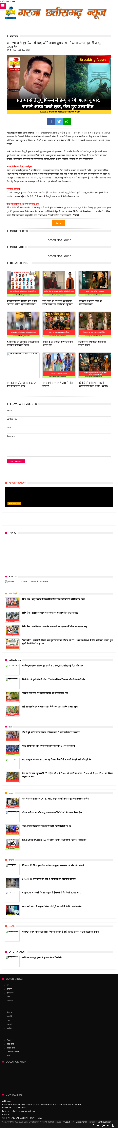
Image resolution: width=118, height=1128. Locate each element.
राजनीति (9, 1016)
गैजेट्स (9, 1040)
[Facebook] (93, 1125)
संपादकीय (10, 993)
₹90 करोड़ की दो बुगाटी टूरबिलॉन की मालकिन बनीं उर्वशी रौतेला (23, 343)
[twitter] (59, 121)
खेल (8, 1020)
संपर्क (9, 1055)
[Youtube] (108, 1125)
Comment (11, 436)
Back (58, 223)
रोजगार (9, 1012)
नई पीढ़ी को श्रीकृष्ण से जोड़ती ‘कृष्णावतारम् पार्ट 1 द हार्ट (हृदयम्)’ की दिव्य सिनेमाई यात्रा (94, 384)
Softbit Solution (104, 1122)
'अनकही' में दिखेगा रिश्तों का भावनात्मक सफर (90, 303)
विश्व (8, 996)
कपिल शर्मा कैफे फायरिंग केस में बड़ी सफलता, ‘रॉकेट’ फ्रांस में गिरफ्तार (22, 303)
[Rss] (113, 1125)
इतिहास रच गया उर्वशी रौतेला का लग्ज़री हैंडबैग (92, 343)
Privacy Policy (68, 1122)
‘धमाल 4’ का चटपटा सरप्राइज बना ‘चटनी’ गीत (57, 343)
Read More (14, 503)
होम (8, 985)
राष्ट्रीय (9, 989)
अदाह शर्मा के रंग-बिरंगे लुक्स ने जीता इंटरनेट (57, 384)
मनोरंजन (10, 1000)
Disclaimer (80, 1122)
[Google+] (103, 1125)
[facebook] (51, 121)
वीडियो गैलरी (11, 1048)
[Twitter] (98, 1125)
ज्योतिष (9, 1028)
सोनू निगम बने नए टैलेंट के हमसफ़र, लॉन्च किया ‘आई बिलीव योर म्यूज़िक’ (57, 303)
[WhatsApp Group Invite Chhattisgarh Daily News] (59, 581)
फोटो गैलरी (10, 1044)
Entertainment (13, 1052)
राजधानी (10, 1024)
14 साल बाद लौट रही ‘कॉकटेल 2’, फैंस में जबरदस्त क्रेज (21, 384)
